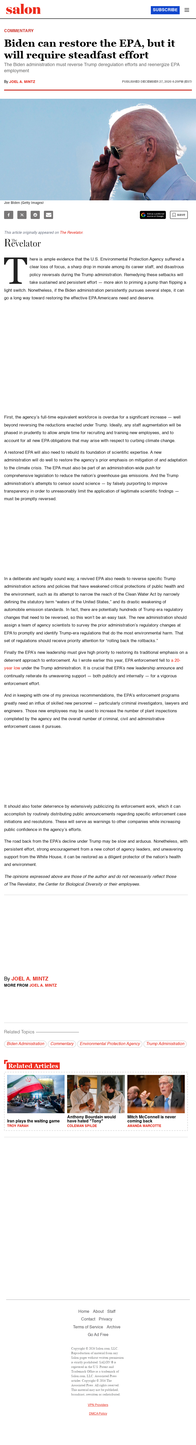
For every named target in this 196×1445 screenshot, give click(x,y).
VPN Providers (98, 1405)
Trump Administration (165, 1044)
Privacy (105, 1319)
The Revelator (71, 233)
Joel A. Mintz (22, 82)
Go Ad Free (98, 1335)
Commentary (62, 1044)
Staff (111, 1312)
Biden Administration (25, 1044)
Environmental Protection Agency (110, 1044)
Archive (113, 1327)
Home (83, 1312)
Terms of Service (88, 1327)
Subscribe (165, 10)
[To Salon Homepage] (23, 9)
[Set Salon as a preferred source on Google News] (153, 215)
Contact (88, 1319)
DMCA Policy (98, 1413)
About (98, 1312)
